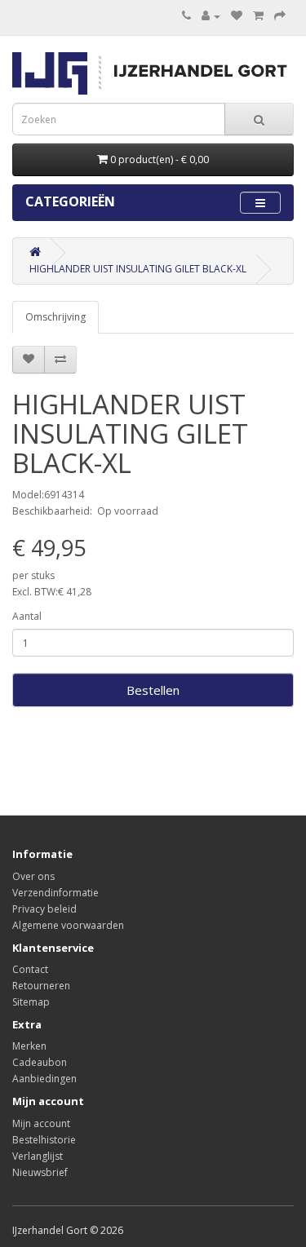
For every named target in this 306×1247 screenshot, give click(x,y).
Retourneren (41, 986)
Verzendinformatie (55, 893)
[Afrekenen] (280, 16)
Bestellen (153, 690)
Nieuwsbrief (40, 1172)
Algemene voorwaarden (68, 925)
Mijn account (41, 1123)
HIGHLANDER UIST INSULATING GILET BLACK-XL (137, 269)
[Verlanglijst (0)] (236, 16)
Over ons (33, 876)
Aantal (27, 616)
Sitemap (31, 1002)
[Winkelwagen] (258, 16)
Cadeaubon (39, 1062)
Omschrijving (55, 317)
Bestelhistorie (44, 1140)
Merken (29, 1046)
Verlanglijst (37, 1156)
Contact (30, 969)
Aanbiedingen (44, 1079)
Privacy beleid (44, 909)
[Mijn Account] (211, 16)
